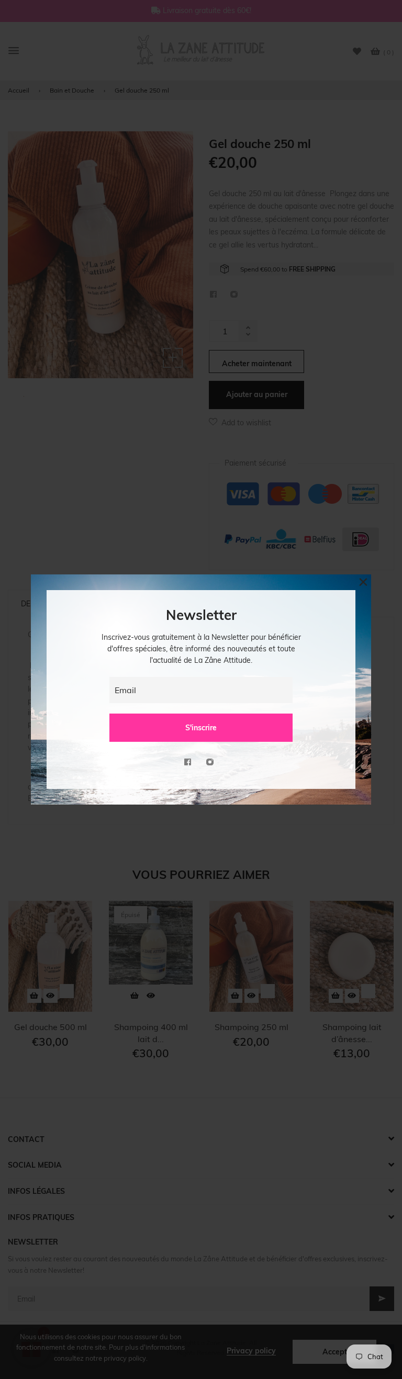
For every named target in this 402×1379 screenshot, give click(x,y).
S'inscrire (201, 727)
